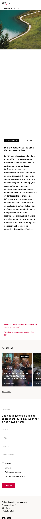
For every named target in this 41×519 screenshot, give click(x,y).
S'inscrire (8, 485)
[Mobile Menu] (37, 3)
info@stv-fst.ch (8, 511)
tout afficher (6, 391)
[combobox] (20, 438)
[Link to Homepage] (7, 2)
